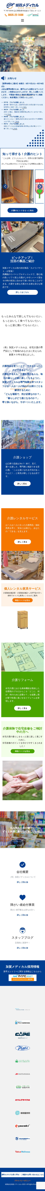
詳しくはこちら (22, 292)
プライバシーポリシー (22, 1180)
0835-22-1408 (15, 15)
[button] (5, 186)
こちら (24, 107)
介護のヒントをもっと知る (22, 210)
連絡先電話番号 (28, 94)
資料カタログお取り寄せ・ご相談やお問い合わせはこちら (23, 1174)
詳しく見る (22, 483)
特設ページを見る (22, 600)
